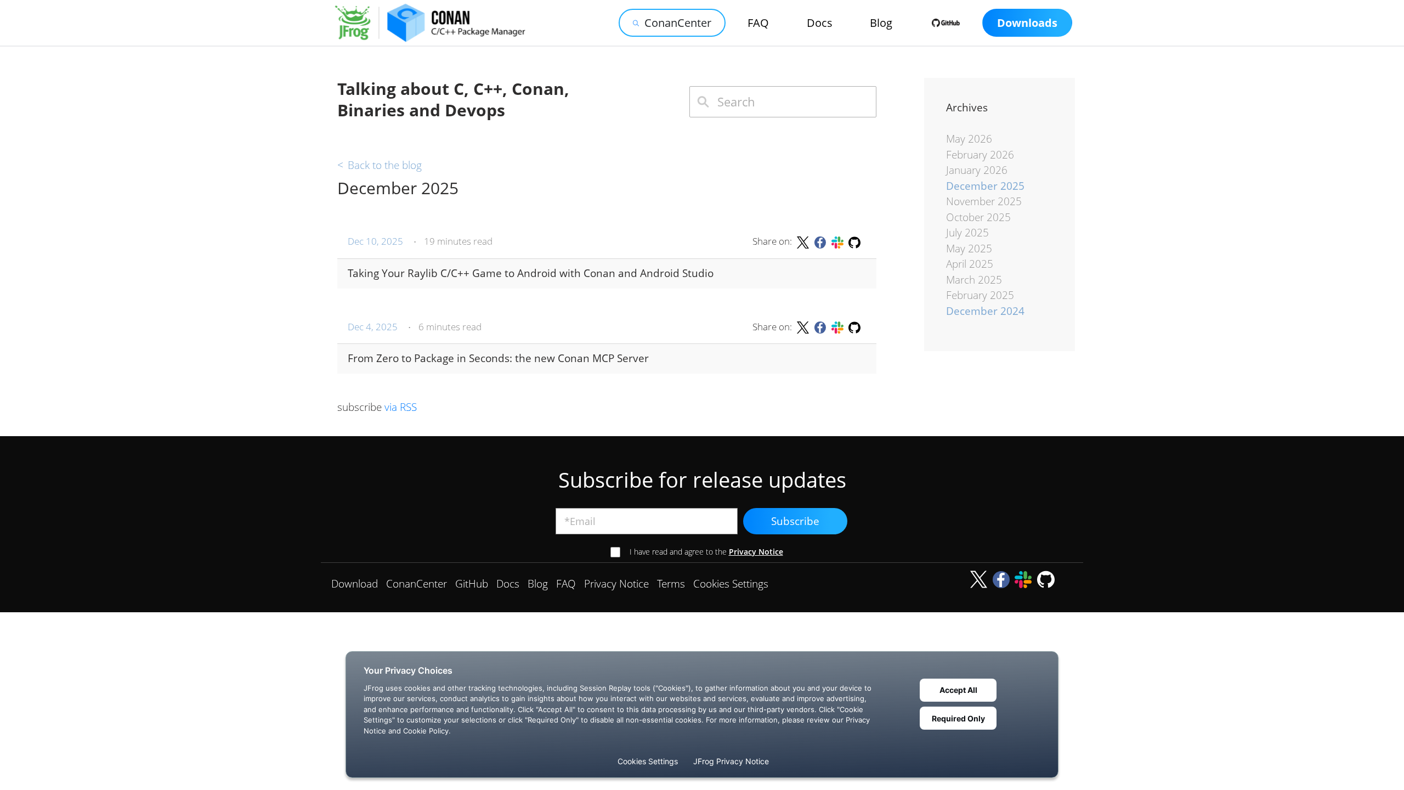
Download (354, 584)
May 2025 (969, 248)
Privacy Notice (756, 551)
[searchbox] (782, 102)
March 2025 (974, 280)
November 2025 (984, 201)
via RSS (400, 407)
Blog (881, 22)
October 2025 (978, 217)
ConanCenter (677, 22)
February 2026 (980, 155)
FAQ (758, 22)
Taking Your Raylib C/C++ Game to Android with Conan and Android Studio (531, 273)
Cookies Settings (730, 584)
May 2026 (969, 139)
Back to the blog (379, 165)
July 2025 (967, 232)
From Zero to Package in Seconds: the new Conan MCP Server (498, 358)
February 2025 (980, 295)
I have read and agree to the (706, 551)
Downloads (1027, 22)
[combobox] (782, 101)
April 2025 (969, 264)
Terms (671, 584)
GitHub (471, 584)
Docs (820, 22)
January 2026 (976, 170)
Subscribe (795, 521)
